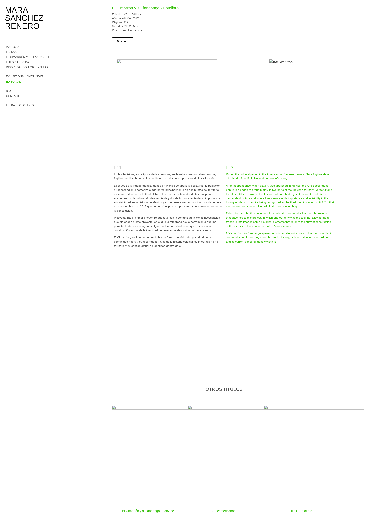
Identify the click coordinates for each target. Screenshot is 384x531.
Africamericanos (223, 511)
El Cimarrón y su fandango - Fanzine (148, 511)
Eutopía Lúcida (17, 62)
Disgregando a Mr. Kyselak (27, 67)
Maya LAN (12, 46)
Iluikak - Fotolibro (300, 511)
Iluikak (11, 51)
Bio (8, 90)
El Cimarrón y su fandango (27, 57)
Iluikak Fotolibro (20, 105)
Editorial (13, 81)
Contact (12, 96)
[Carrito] (7, 111)
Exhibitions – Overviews (24, 76)
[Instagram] (7, 122)
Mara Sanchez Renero (24, 18)
